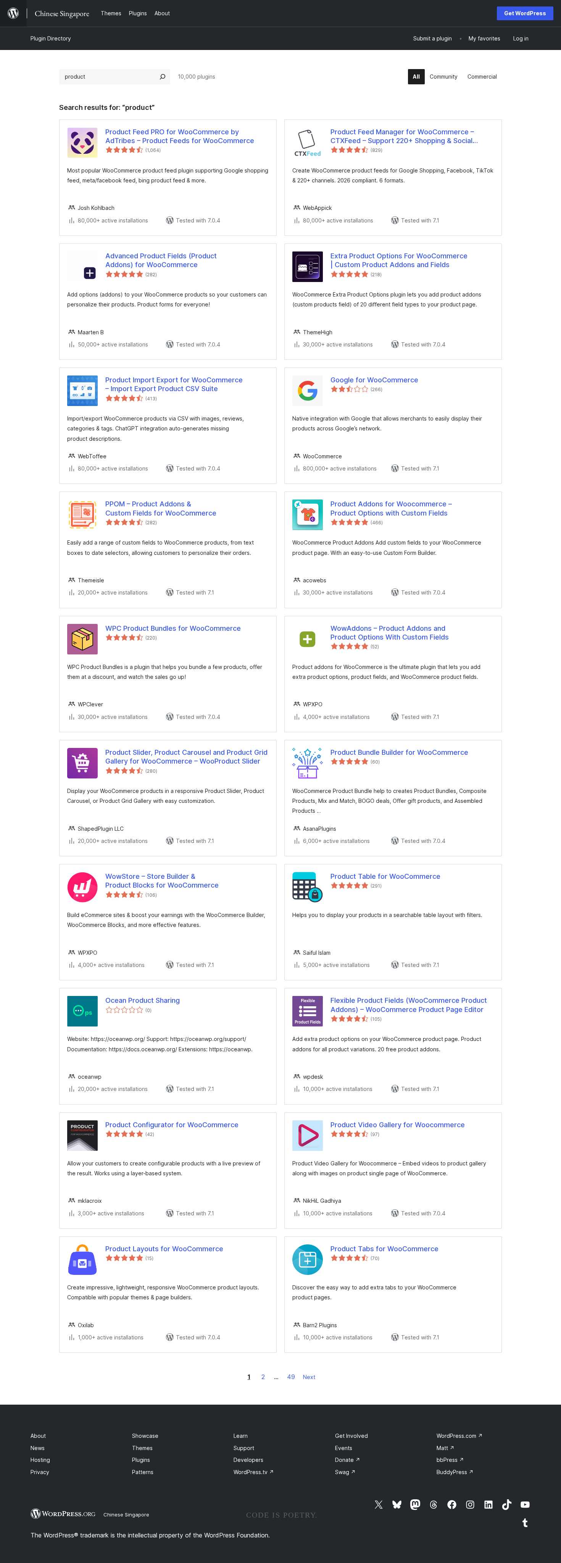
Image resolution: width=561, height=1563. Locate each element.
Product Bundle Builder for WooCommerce (399, 752)
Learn (241, 1435)
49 (291, 1377)
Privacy (40, 1472)
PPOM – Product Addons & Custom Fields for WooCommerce (160, 508)
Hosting (40, 1460)
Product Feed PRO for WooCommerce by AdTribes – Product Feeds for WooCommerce (179, 136)
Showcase (145, 1435)
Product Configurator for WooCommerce (172, 1125)
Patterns (142, 1472)
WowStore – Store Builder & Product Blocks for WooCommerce (162, 880)
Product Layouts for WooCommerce (164, 1249)
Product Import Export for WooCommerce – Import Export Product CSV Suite (174, 384)
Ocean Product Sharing (142, 1000)
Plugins (141, 1460)
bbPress (450, 1460)
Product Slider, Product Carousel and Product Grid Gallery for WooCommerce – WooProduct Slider (186, 756)
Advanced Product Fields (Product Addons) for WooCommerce (161, 260)
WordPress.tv (254, 1472)
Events (343, 1448)
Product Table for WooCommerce (385, 876)
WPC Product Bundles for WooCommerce (173, 628)
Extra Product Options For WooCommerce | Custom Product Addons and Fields (399, 260)
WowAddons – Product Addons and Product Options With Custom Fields (389, 632)
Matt (446, 1448)
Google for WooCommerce (374, 380)
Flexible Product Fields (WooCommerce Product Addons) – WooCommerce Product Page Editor (408, 1004)
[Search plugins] (162, 76)
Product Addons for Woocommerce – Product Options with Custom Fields (391, 508)
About (38, 1435)
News (38, 1448)
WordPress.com (460, 1435)
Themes (142, 1448)
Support (244, 1448)
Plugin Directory (51, 38)
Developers (248, 1460)
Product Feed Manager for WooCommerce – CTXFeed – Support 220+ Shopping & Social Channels (402, 136)
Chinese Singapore (126, 1514)
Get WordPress (525, 13)
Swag (345, 1472)
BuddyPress (455, 1472)
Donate (347, 1460)
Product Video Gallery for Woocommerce (397, 1125)
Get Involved (351, 1435)
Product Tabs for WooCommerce (384, 1249)
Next (309, 1377)
